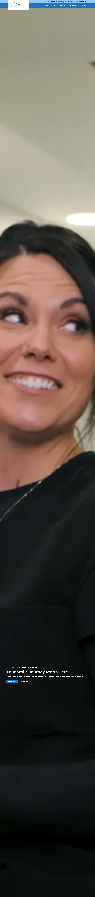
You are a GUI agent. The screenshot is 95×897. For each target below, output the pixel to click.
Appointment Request (56, 2)
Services (53, 6)
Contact (84, 6)
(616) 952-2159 (83, 2)
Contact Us (24, 681)
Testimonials (72, 6)
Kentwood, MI (70, 2)
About (47, 6)
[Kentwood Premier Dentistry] (18, 5)
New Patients (62, 6)
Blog (78, 6)
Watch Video (12, 681)
